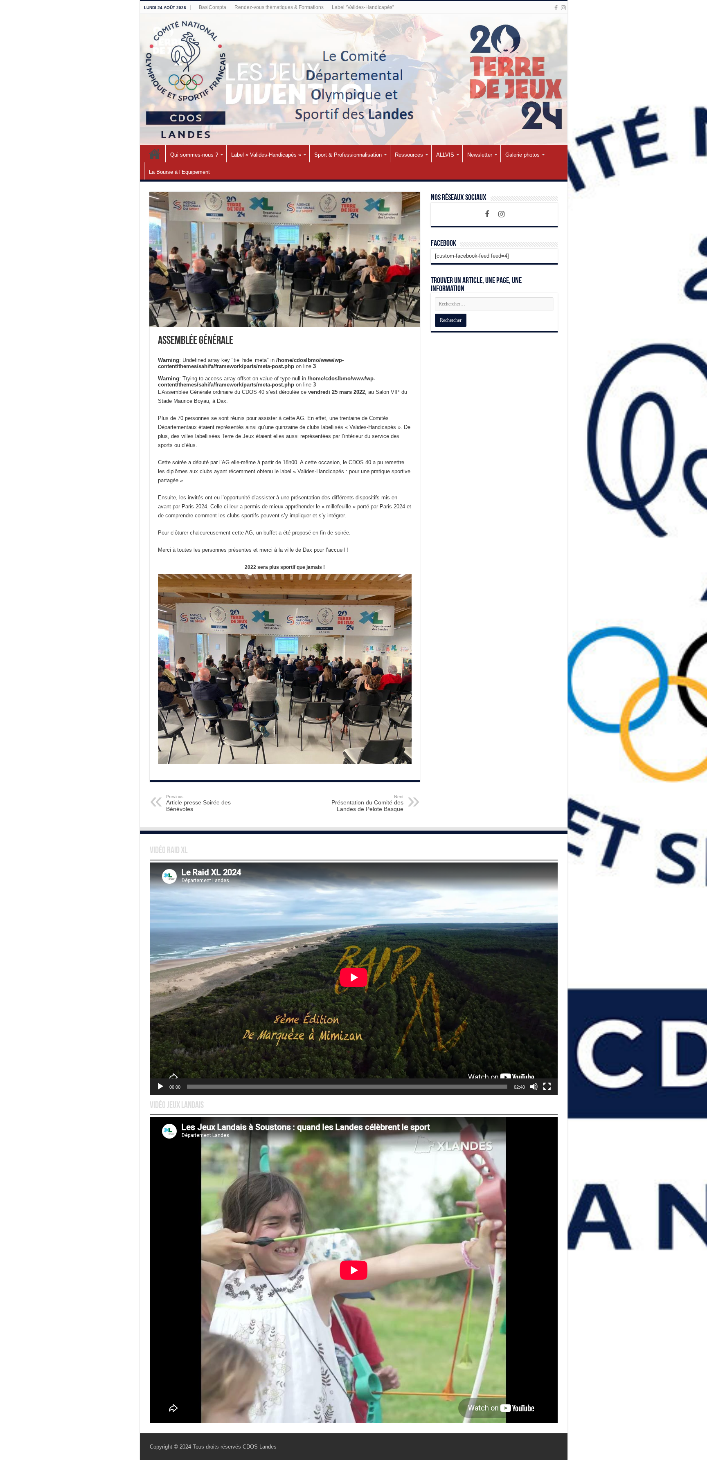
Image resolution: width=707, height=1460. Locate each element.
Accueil (154, 153)
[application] (354, 979)
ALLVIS (445, 155)
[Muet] (534, 1087)
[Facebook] (556, 8)
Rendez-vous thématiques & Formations (279, 7)
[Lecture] (160, 1087)
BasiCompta (212, 7)
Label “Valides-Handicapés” (363, 7)
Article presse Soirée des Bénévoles (198, 803)
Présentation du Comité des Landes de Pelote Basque (367, 803)
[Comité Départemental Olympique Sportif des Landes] (353, 79)
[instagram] (563, 8)
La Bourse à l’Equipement (179, 172)
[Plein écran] (547, 1087)
